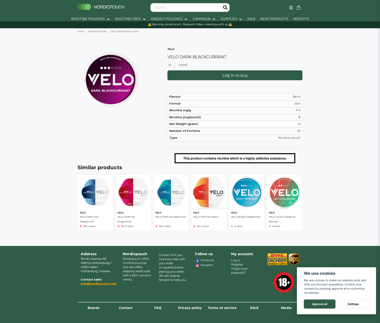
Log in (235, 260)
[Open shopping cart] (298, 7)
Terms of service (222, 308)
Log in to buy (235, 75)
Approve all (319, 304)
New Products (274, 19)
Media (286, 308)
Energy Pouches (166, 19)
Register (237, 264)
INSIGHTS (301, 19)
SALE (251, 19)
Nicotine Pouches (88, 19)
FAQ (158, 308)
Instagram (206, 264)
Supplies (229, 19)
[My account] (291, 7)
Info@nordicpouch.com (99, 283)
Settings (353, 304)
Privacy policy (190, 308)
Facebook (207, 260)
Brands (94, 308)
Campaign (202, 19)
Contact (125, 308)
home (81, 31)
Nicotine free (128, 19)
